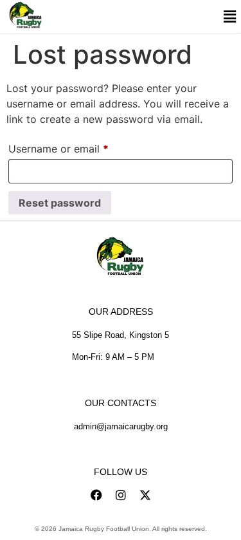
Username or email (79, 146)
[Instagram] (121, 495)
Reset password (60, 202)
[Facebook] (96, 495)
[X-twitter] (145, 495)
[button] (229, 17)
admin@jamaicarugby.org (121, 426)
